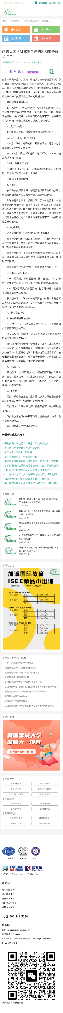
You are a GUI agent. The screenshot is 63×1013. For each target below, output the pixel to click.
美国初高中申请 (9, 903)
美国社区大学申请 (16, 794)
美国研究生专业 (45, 818)
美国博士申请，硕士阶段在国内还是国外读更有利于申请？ (31, 687)
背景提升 (16, 38)
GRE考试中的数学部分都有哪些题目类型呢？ (27, 470)
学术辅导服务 (8, 894)
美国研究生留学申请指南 (16, 696)
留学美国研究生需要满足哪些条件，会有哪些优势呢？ (32, 465)
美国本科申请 (16, 784)
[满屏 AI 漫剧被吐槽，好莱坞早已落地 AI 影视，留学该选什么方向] (10, 547)
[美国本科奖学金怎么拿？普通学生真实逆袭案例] (10, 523)
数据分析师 (18, 1003)
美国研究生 (37, 62)
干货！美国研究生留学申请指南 (19, 663)
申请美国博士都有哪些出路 (17, 677)
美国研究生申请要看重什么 (17, 701)
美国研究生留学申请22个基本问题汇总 (22, 672)
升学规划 (16, 29)
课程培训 (46, 29)
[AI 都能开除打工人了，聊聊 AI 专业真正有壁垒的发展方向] (10, 535)
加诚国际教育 (8, 62)
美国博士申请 (44, 824)
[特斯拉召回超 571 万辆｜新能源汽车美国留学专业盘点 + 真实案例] (10, 499)
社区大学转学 (44, 794)
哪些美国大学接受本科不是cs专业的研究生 (26, 443)
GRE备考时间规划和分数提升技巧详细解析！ (27, 479)
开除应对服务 (8, 898)
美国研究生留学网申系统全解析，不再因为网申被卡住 (29, 706)
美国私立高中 (16, 804)
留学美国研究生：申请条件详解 (20, 456)
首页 (5, 21)
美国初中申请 (44, 809)
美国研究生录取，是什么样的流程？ (21, 668)
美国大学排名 (16, 789)
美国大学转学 (44, 784)
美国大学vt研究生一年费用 (18, 452)
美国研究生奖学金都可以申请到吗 (22, 448)
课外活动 (46, 38)
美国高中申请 (44, 804)
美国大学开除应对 (45, 789)
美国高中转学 (16, 809)
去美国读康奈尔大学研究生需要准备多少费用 (25, 691)
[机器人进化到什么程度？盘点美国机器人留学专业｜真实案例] (10, 511)
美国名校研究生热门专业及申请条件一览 (23, 682)
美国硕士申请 (16, 824)
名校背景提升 (8, 890)
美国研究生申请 (16, 818)
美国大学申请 (8, 907)
